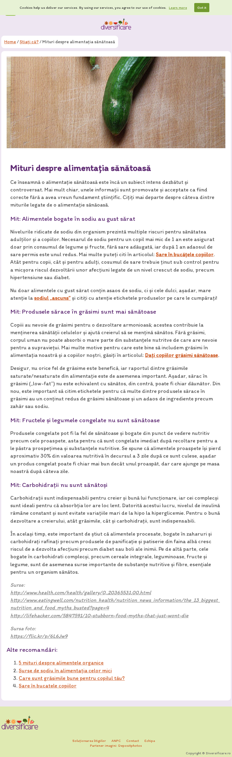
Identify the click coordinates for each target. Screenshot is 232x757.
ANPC (116, 741)
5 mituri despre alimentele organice (61, 662)
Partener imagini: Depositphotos (116, 745)
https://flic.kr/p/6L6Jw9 (38, 636)
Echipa (149, 741)
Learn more (178, 7)
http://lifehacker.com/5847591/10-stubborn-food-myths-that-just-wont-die (99, 615)
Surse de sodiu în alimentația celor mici (65, 670)
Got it (201, 7)
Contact (132, 741)
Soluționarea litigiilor (89, 741)
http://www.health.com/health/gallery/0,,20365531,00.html (80, 592)
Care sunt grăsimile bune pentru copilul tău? (72, 678)
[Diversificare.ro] (116, 24)
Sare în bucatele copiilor (47, 685)
